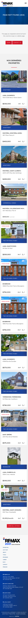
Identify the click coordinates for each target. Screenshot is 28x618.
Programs (5, 557)
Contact (5, 564)
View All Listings (14, 526)
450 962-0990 (8, 607)
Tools (4, 554)
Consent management (21, 614)
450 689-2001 (8, 588)
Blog (4, 562)
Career (4, 559)
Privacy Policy (5, 614)
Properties (5, 547)
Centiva (16, 616)
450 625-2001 (8, 579)
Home (8, 42)
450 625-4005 (8, 597)
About (4, 552)
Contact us (17, 42)
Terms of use (12, 614)
